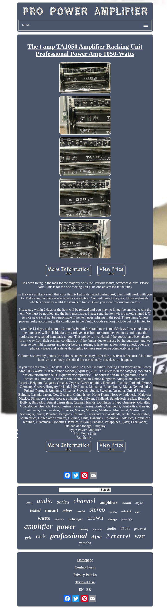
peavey (59, 519)
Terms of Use (85, 582)
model (81, 511)
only (137, 512)
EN (81, 589)
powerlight (126, 519)
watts (44, 518)
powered (140, 529)
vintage (112, 519)
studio (111, 528)
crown (95, 517)
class (29, 503)
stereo (97, 509)
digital (139, 503)
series (63, 502)
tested (35, 510)
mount (51, 510)
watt (140, 536)
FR (88, 589)
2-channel (118, 536)
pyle (28, 537)
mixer (67, 510)
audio (45, 501)
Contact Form (85, 567)
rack (41, 536)
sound (126, 502)
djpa (96, 537)
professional (68, 535)
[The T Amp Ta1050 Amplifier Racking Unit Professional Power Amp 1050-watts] (85, 78)
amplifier (38, 526)
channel (84, 501)
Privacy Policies (85, 575)
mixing (84, 529)
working (113, 512)
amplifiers (108, 502)
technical (126, 511)
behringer (75, 519)
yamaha (85, 543)
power (66, 526)
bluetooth (97, 529)
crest (125, 528)
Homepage (85, 560)
